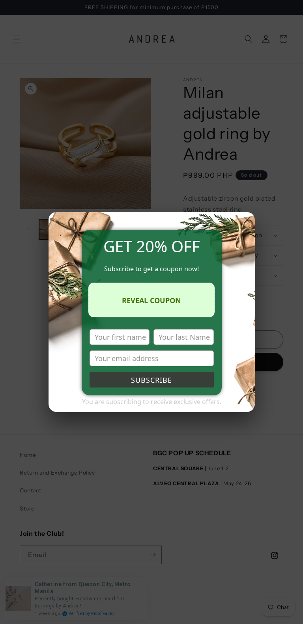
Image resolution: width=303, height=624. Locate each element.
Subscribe (151, 380)
